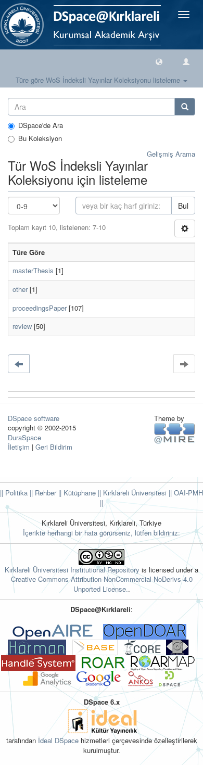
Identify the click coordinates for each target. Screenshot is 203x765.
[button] (159, 61)
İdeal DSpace (58, 740)
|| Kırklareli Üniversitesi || (134, 493)
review (22, 326)
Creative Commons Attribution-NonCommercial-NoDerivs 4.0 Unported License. (102, 584)
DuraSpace (24, 437)
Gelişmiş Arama (171, 154)
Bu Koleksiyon (40, 138)
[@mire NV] (174, 433)
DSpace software (33, 418)
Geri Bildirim (53, 447)
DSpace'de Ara (40, 125)
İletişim (19, 447)
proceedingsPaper (39, 308)
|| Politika (14, 493)
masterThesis (33, 270)
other (20, 289)
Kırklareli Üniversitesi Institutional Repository (72, 570)
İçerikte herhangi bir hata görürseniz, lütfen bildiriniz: (101, 533)
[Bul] (184, 107)
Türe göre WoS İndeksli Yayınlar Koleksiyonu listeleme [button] (99, 80)
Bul (183, 205)
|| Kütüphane (76, 493)
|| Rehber (42, 493)
